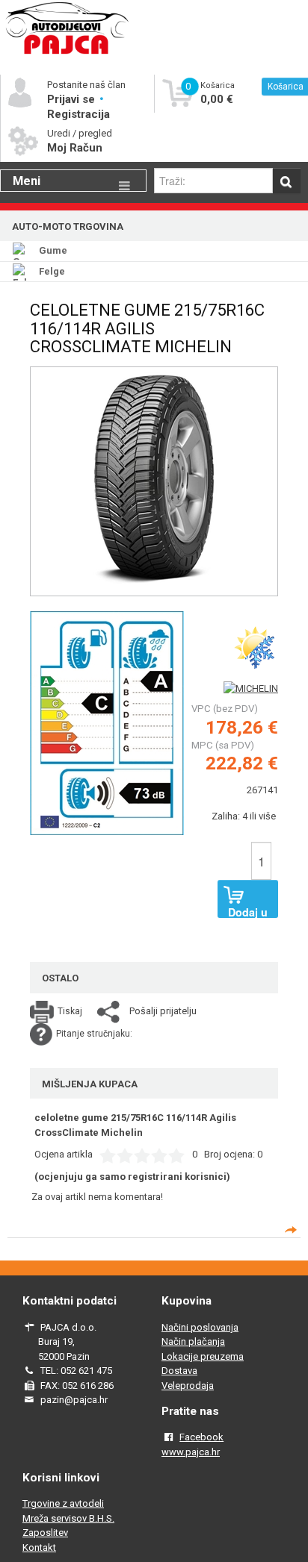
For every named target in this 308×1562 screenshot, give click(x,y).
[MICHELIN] (251, 688)
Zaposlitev (45, 1532)
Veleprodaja (187, 1385)
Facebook (201, 1437)
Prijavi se (72, 99)
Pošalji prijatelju (163, 1010)
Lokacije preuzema (202, 1356)
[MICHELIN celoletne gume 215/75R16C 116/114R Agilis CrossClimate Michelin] (107, 722)
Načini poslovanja (199, 1327)
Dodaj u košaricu (247, 911)
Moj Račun (74, 147)
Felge (52, 271)
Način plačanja (193, 1341)
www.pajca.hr (190, 1452)
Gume (53, 250)
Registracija (78, 114)
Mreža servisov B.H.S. (68, 1518)
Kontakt (39, 1547)
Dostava (179, 1370)
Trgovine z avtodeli (63, 1503)
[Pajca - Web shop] (67, 53)
